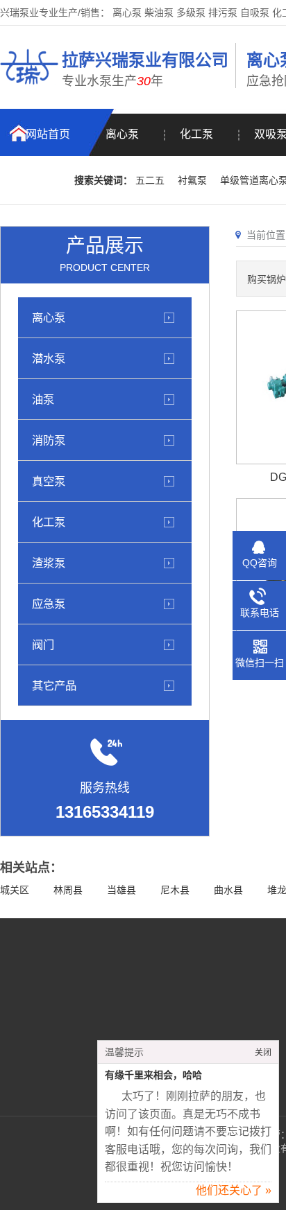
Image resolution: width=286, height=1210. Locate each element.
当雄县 (121, 889)
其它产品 (54, 685)
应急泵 (48, 603)
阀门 (43, 644)
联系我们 (37, 180)
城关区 (14, 889)
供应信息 (77, 1056)
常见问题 (77, 1036)
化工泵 (196, 134)
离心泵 (122, 134)
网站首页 (48, 134)
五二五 (150, 180)
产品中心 (77, 1015)
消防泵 (48, 440)
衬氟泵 (192, 180)
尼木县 (175, 889)
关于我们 (77, 994)
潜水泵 (48, 358)
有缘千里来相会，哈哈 (153, 1075)
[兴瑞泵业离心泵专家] (29, 86)
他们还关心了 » (233, 1190)
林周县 (68, 889)
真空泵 (48, 481)
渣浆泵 (48, 562)
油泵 (43, 399)
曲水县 (228, 889)
